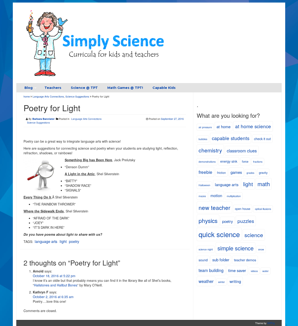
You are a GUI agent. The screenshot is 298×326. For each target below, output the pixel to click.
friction (221, 172)
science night (206, 249)
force (245, 161)
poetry (74, 241)
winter (221, 282)
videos (254, 271)
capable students (230, 137)
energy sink (228, 161)
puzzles (245, 220)
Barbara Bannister (43, 119)
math (263, 184)
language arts (46, 241)
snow (261, 249)
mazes (202, 196)
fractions (257, 161)
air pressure (205, 127)
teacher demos (245, 259)
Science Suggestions (77, 96)
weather (206, 281)
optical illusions (263, 209)
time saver (237, 270)
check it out (262, 138)
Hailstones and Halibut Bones (55, 285)
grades (250, 173)
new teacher (214, 207)
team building (211, 270)
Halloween (204, 185)
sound (203, 259)
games (236, 172)
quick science (219, 234)
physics (208, 220)
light (63, 241)
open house (242, 208)
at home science (253, 126)
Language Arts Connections (48, 96)
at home (223, 126)
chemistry (210, 150)
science (253, 235)
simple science (235, 248)
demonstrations (207, 161)
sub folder (220, 259)
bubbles (203, 139)
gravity (263, 172)
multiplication (234, 196)
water (265, 271)
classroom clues (242, 151)
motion (216, 195)
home (27, 96)
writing (235, 281)
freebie (205, 172)
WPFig (271, 323)
